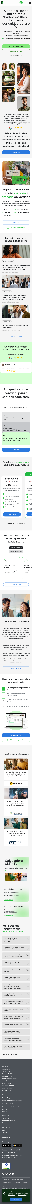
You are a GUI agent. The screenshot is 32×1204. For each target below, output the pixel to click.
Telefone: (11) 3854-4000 (9, 1153)
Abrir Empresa (6, 1069)
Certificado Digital (7, 1076)
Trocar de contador (16, 51)
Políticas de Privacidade (17, 1179)
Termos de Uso (22, 1195)
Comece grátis (12, 514)
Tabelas (4, 1132)
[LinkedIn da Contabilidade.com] (7, 1174)
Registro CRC (17, 1182)
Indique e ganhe (6, 1123)
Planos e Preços (6, 1098)
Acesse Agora (9, 871)
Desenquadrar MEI (16, 668)
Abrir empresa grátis (16, 46)
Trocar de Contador (7, 1071)
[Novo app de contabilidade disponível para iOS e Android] (6, 1145)
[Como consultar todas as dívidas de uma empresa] (16, 311)
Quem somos (5, 1118)
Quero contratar (16, 735)
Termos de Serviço (6, 1182)
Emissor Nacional (7, 1088)
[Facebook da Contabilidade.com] (13, 1174)
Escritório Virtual (6, 1090)
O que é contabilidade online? (10, 1106)
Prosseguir (16, 1199)
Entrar (25, 3)
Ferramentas (5, 1135)
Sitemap (25, 1182)
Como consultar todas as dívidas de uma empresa (15, 326)
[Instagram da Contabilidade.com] (3, 1174)
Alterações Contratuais (8, 1081)
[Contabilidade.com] (2, 3)
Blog (3, 1130)
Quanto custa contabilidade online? (12, 1100)
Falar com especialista (17, 227)
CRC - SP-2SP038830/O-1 (9, 1157)
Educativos (5, 1137)
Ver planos (16, 152)
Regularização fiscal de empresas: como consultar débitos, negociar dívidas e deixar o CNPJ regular (14, 297)
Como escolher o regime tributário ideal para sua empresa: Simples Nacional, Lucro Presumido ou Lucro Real (16, 267)
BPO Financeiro (6, 1083)
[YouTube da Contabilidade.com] (10, 1174)
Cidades (4, 1111)
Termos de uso (5, 1179)
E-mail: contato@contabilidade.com (12, 1155)
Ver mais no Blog (16, 336)
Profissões (5, 1109)
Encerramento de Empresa (9, 1078)
